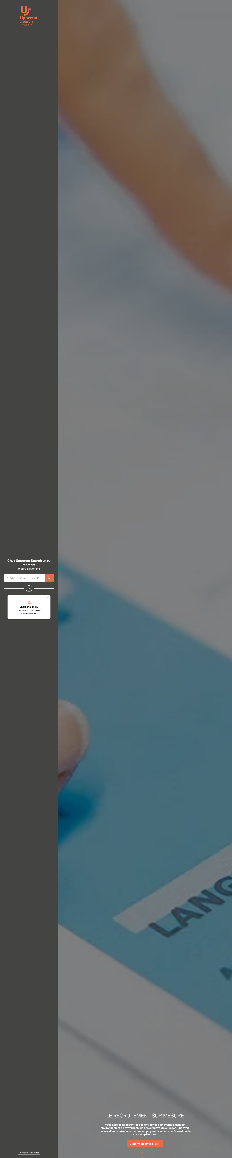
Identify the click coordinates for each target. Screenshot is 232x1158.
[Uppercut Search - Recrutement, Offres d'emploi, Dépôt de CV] (29, 16)
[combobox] (26, 578)
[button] (29, 607)
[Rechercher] (49, 578)
